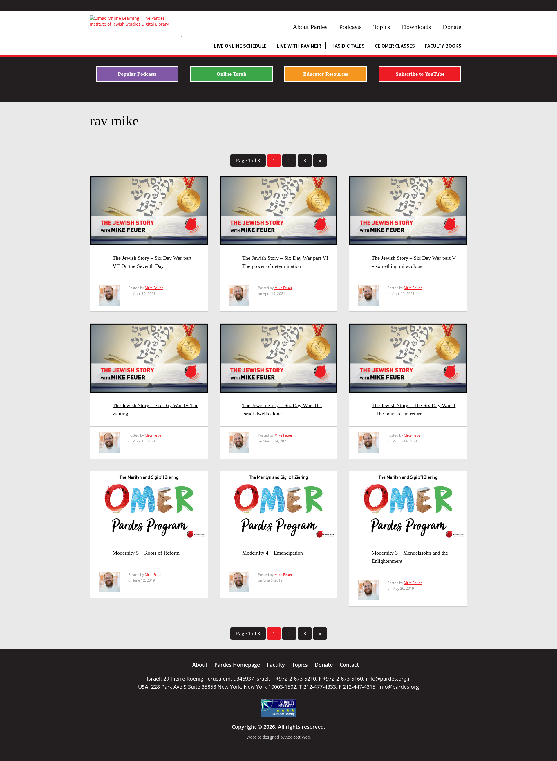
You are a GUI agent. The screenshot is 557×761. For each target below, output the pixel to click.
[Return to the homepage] (133, 21)
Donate (452, 26)
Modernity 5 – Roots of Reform (146, 553)
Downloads (416, 26)
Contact (349, 664)
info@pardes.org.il (388, 678)
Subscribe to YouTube (420, 74)
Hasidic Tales (348, 45)
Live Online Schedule (240, 45)
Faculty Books (443, 45)
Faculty (276, 664)
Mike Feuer (154, 287)
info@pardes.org (398, 686)
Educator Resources (325, 74)
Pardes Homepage (237, 664)
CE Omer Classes (395, 45)
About (199, 664)
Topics (381, 26)
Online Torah (231, 74)
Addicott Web (297, 737)
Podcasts (350, 26)
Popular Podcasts (137, 74)
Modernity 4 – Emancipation (272, 553)
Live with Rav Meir (299, 45)
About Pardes (310, 26)
